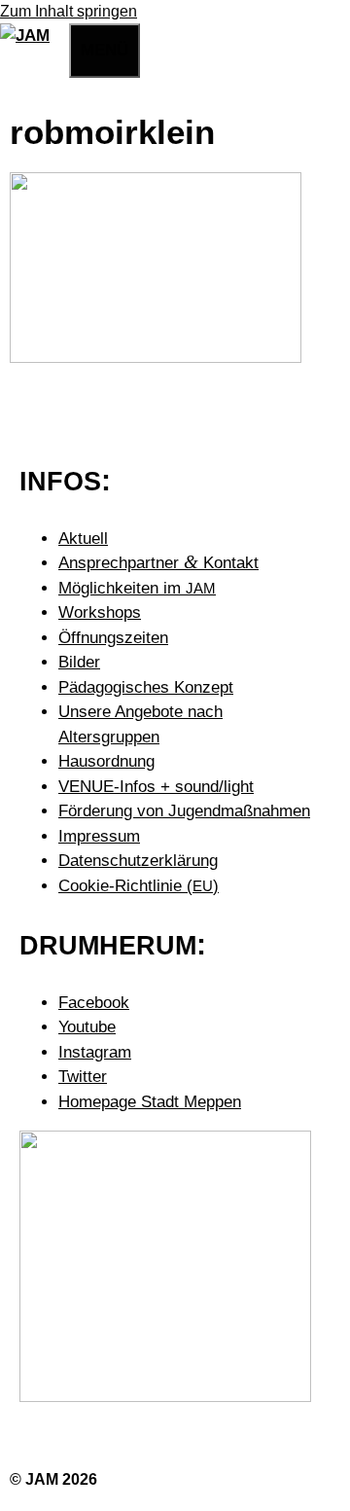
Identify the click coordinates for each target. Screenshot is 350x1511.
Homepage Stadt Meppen (149, 1102)
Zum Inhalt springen (68, 11)
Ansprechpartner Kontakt (158, 563)
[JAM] (25, 35)
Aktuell (83, 538)
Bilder (79, 662)
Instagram (94, 1052)
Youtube (87, 1027)
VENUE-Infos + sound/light (156, 786)
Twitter (82, 1076)
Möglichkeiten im (137, 588)
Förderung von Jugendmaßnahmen (184, 811)
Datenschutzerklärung (138, 860)
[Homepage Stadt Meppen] (165, 1396)
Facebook (93, 1002)
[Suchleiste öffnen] (59, 47)
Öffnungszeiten (113, 638)
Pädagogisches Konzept (145, 687)
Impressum (99, 836)
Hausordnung (106, 761)
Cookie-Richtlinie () (138, 886)
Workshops (99, 612)
